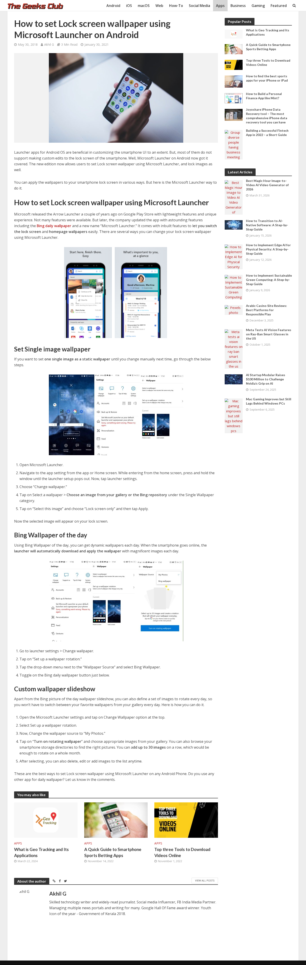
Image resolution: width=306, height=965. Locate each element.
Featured (279, 5)
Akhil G (49, 44)
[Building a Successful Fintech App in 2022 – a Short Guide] (234, 144)
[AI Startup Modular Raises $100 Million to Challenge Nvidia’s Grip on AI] (234, 379)
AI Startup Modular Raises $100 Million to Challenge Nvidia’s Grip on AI (265, 379)
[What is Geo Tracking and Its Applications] (46, 819)
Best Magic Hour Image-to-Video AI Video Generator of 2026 (267, 185)
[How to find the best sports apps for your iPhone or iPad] (234, 81)
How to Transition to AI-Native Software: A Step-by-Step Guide (267, 225)
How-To (176, 5)
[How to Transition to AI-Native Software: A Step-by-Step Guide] (234, 224)
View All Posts (204, 880)
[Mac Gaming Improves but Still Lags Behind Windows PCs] (234, 415)
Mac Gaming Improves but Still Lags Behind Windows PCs (268, 401)
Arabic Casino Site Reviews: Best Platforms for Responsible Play (266, 310)
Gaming (258, 5)
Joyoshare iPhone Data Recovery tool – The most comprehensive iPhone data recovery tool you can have (266, 116)
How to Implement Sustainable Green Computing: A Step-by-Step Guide (269, 280)
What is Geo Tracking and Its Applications (41, 852)
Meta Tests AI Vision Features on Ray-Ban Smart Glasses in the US (268, 334)
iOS (129, 5)
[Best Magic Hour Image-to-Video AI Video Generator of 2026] (234, 197)
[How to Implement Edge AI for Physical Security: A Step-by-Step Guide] (234, 256)
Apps (220, 5)
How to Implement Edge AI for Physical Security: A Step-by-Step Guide (268, 249)
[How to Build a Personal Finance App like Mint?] (234, 97)
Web (159, 5)
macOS (144, 5)
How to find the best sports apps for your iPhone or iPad (267, 78)
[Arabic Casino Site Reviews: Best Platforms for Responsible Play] (234, 309)
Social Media (199, 5)
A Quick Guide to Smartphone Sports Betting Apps (112, 852)
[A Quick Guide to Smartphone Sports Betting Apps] (116, 819)
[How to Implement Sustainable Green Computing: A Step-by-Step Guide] (234, 286)
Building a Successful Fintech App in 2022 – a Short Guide (267, 133)
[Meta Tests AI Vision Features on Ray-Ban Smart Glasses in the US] (234, 348)
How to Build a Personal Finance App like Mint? (264, 96)
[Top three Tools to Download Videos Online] (186, 819)
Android (113, 5)
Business (238, 5)
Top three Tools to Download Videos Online (182, 852)
